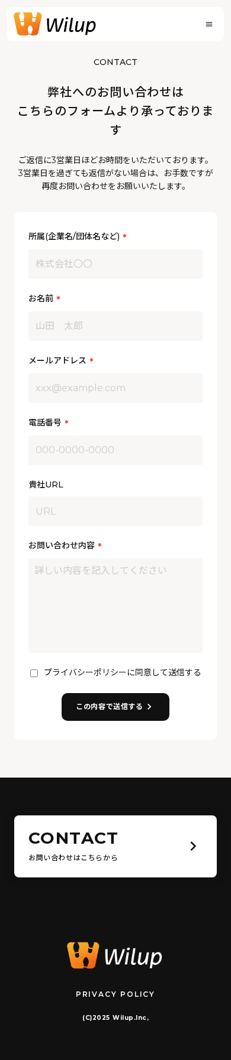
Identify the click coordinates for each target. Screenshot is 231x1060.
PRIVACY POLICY (115, 994)
